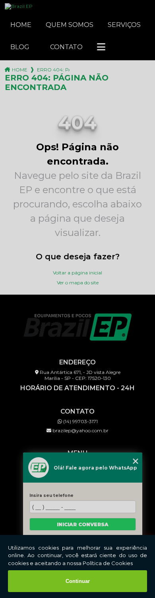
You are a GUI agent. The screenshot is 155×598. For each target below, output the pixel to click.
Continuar (78, 581)
